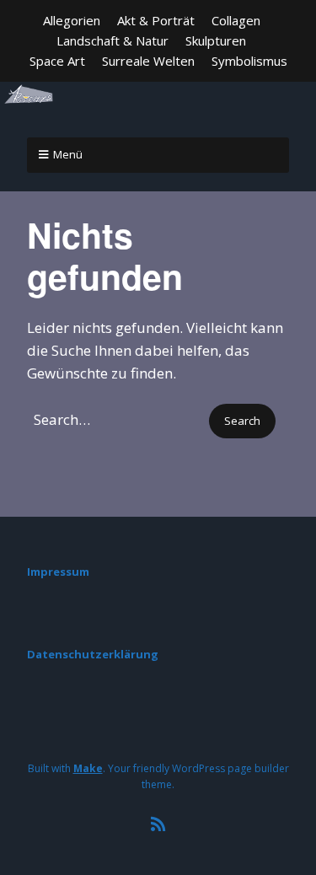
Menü (68, 154)
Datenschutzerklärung (92, 654)
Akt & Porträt (156, 20)
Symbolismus (249, 60)
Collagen (236, 20)
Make (88, 768)
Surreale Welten (148, 60)
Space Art (57, 60)
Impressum (58, 571)
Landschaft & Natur (112, 40)
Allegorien (71, 20)
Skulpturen (215, 40)
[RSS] (158, 824)
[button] (242, 421)
